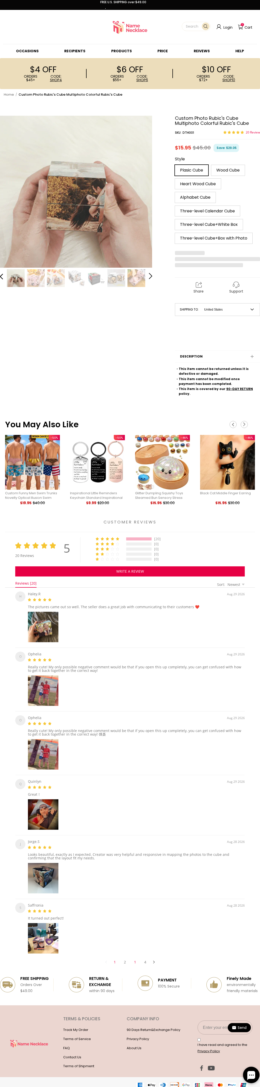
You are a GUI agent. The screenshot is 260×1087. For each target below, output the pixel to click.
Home (9, 94)
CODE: (56, 78)
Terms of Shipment (78, 1060)
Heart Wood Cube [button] (198, 184)
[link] (27, 51)
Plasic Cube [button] (191, 170)
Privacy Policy (138, 1032)
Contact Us (72, 1051)
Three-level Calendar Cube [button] (207, 211)
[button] (196, 26)
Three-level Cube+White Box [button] (209, 224)
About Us (134, 1042)
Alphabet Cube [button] (195, 197)
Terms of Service (77, 1032)
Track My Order (75, 1023)
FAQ (66, 1042)
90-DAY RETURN (239, 389)
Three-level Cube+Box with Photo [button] (213, 238)
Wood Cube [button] (228, 170)
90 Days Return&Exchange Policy (153, 1023)
